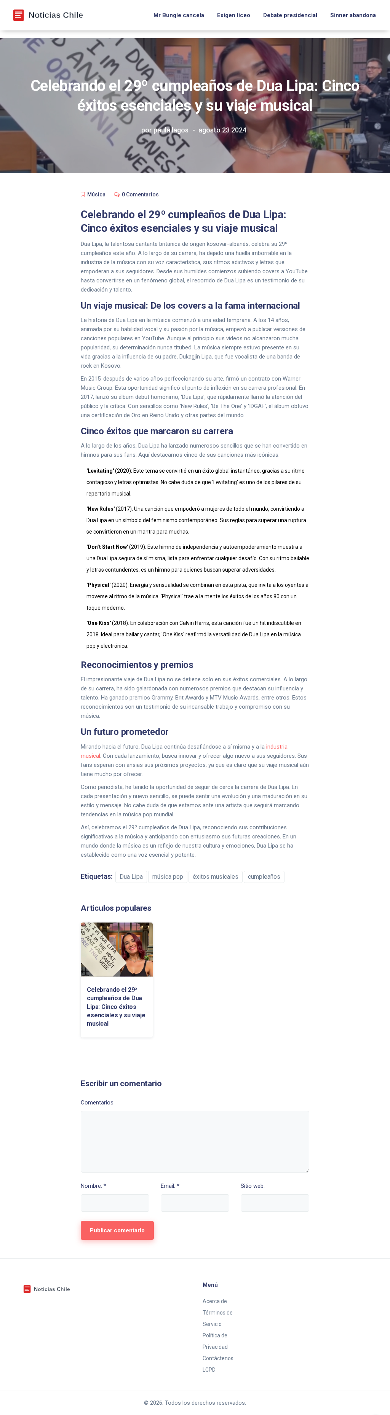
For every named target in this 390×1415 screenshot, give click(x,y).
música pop (167, 876)
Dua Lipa (131, 876)
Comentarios (97, 1102)
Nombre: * (93, 1185)
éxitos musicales (215, 876)
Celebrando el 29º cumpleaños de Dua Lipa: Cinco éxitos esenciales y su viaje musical (116, 1007)
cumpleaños (264, 876)
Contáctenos (218, 1358)
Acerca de (215, 1301)
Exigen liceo (233, 15)
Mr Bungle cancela (178, 15)
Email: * (170, 1185)
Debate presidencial (290, 15)
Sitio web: (253, 1185)
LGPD (209, 1370)
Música (96, 194)
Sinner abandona (353, 15)
